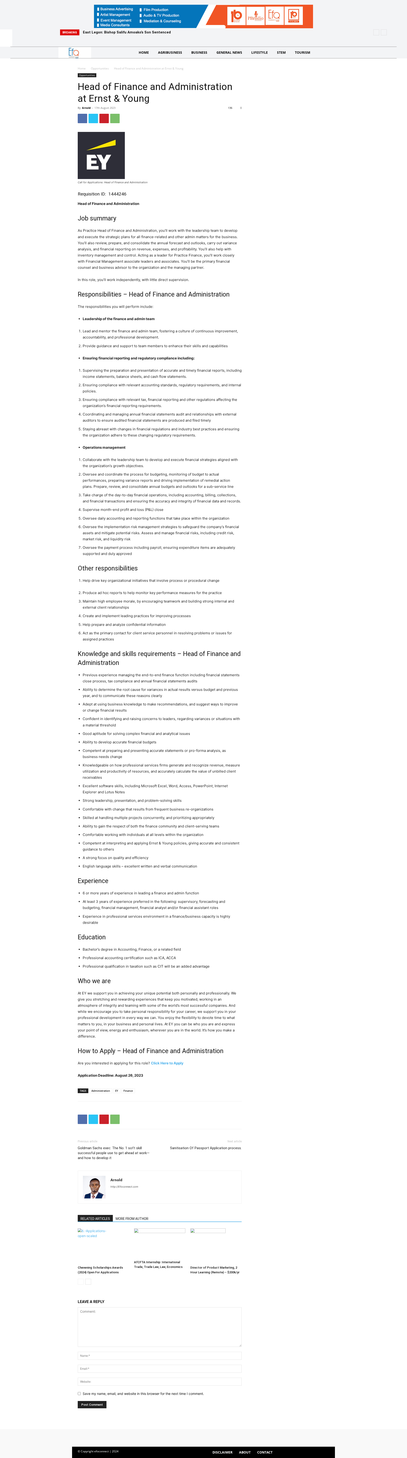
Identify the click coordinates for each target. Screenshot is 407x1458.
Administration (100, 1090)
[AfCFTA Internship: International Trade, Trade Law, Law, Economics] (159, 1243)
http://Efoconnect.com (124, 1186)
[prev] (376, 32)
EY (116, 1090)
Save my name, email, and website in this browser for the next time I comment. (143, 1394)
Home (82, 68)
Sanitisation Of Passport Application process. (206, 1148)
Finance (128, 1090)
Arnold (86, 108)
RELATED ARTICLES (95, 1219)
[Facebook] (82, 118)
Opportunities (100, 68)
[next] (384, 32)
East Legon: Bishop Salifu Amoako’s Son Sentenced (127, 32)
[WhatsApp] (115, 118)
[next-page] (88, 1282)
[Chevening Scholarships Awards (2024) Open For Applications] (103, 1246)
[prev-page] (81, 1282)
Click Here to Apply (167, 1063)
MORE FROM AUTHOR (132, 1219)
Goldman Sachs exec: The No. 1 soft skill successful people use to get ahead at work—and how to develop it (114, 1153)
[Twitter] (93, 118)
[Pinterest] (104, 118)
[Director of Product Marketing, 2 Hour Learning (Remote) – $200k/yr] (216, 1246)
